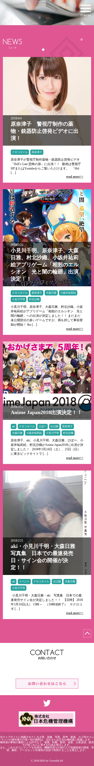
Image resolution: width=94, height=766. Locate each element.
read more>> (74, 176)
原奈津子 (37, 152)
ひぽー (42, 426)
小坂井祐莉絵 (68, 292)
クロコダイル (20, 152)
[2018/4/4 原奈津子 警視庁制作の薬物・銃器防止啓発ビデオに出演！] (47, 144)
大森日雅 (51, 292)
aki (13, 426)
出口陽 (54, 426)
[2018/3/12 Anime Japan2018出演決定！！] (47, 419)
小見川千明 (18, 299)
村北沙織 (34, 299)
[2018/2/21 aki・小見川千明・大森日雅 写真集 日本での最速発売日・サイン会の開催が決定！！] (47, 574)
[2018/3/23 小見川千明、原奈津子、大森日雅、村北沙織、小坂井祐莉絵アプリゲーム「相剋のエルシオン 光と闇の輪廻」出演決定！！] (47, 285)
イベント (24, 581)
